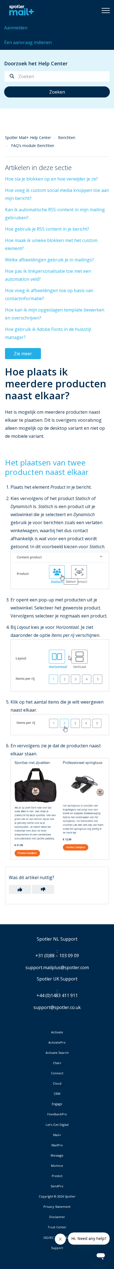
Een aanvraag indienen (28, 42)
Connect (57, 1073)
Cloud (57, 1083)
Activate (57, 1032)
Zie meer (23, 354)
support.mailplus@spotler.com (57, 967)
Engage (57, 1104)
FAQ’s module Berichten (32, 145)
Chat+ (57, 1063)
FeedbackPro (57, 1114)
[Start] (20, 10)
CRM (57, 1093)
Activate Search (57, 1052)
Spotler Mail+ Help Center (28, 137)
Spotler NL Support (57, 939)
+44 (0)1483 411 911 (57, 995)
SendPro (57, 1186)
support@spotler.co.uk (57, 1007)
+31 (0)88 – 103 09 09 (57, 955)
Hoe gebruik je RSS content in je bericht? (47, 229)
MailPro (57, 1145)
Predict (57, 1176)
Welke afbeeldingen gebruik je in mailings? (49, 260)
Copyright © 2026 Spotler (57, 1196)
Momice (57, 1165)
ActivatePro (57, 1042)
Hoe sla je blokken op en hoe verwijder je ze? (51, 179)
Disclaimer (57, 1217)
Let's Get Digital (57, 1124)
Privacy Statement (57, 1206)
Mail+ (57, 1135)
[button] (106, 10)
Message (57, 1155)
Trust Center (57, 1227)
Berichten (66, 137)
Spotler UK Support (57, 979)
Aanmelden (15, 28)
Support (57, 1248)
